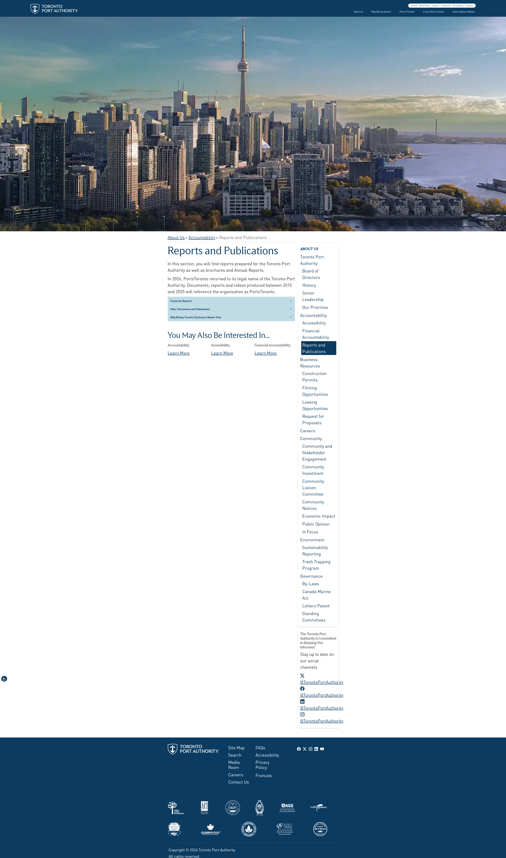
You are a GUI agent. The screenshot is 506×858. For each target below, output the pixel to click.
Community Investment (313, 469)
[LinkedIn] (316, 749)
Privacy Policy (262, 764)
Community (311, 438)
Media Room (424, 5)
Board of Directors (311, 273)
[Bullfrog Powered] (319, 806)
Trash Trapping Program (316, 564)
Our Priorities (315, 306)
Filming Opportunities (315, 390)
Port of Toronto (407, 11)
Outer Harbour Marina (464, 11)
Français (469, 5)
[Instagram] (310, 749)
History (309, 284)
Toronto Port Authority (312, 259)
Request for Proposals (313, 419)
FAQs (260, 747)
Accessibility (458, 5)
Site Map (236, 747)
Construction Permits (314, 376)
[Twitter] (305, 749)
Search (414, 5)
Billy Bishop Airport (381, 11)
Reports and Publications (314, 347)
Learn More (179, 352)
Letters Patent (316, 605)
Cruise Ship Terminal (433, 11)
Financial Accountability (315, 333)
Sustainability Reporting (315, 550)
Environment (312, 539)
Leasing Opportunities (315, 404)
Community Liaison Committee (313, 487)
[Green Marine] (248, 828)
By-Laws (310, 583)
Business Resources (310, 362)
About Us (358, 11)
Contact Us (446, 5)
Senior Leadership (313, 296)
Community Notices (313, 504)
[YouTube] (322, 749)
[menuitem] (355, 11)
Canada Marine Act (316, 594)
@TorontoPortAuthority (321, 678)
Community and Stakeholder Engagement (317, 452)
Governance (311, 575)
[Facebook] (299, 749)
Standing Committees (313, 616)
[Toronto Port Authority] (54, 9)
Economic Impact (318, 515)
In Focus (310, 531)
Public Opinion (316, 523)
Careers (435, 5)
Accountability (313, 315)
